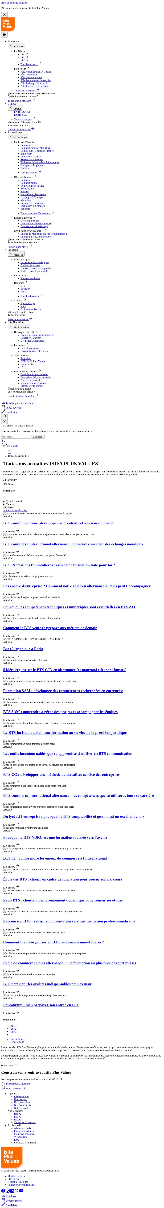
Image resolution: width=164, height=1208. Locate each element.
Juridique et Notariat (30, 156)
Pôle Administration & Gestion (36, 71)
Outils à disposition (30, 265)
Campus (12, 103)
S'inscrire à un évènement (33, 383)
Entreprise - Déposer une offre (35, 377)
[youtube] (21, 1191)
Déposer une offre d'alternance (35, 223)
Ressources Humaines (31, 159)
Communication (28, 182)
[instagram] (8, 1191)
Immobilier (26, 153)
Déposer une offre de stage (34, 226)
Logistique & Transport (32, 197)
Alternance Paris (22, 1128)
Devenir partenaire (29, 220)
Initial (23, 306)
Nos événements (22, 1105)
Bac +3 (24, 57)
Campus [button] (10, 504)
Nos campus (20, 1099)
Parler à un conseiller (31, 380)
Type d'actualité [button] (14, 501)
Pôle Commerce (28, 74)
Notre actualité (21, 1108)
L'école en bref (21, 1096)
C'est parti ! (38, 437)
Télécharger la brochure (32, 386)
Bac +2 (24, 54)
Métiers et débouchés (24, 1134)
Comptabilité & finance (32, 185)
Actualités (25, 358)
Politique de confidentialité (21, 1184)
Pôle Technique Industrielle (34, 83)
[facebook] (3, 1191)
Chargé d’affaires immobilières (36, 236)
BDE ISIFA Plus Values (32, 361)
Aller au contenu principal (14, 2)
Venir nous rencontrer (17, 1088)
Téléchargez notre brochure (19, 403)
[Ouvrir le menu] (4, 34)
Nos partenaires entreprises (34, 351)
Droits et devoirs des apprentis (35, 268)
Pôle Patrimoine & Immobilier (35, 80)
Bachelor (25, 288)
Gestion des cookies (18, 1181)
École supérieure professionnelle (36, 335)
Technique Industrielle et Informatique (39, 162)
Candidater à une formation (34, 374)
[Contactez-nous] (3, 441)
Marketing (25, 200)
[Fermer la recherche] (4, 421)
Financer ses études (30, 278)
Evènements (26, 364)
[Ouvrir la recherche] (4, 416)
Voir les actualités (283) (15, 510)
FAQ (23, 367)
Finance (24, 191)
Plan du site (13, 1179)
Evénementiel (27, 188)
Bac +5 (24, 59)
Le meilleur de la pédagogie (34, 262)
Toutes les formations (25, 1122)
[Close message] (4, 14)
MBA (23, 291)
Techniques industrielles (32, 206)
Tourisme (25, 168)
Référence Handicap (30, 337)
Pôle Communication (31, 77)
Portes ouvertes (13, 407)
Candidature (12, 412)
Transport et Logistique (32, 165)
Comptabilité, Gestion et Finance (37, 150)
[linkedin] (12, 1191)
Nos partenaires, (22, 1102)
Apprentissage (27, 303)
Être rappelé (12, 446)
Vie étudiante (20, 1136)
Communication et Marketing (35, 148)
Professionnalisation (30, 309)
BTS (22, 285)
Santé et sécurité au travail (33, 271)
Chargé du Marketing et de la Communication (43, 233)
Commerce (26, 145)
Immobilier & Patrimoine (33, 194)
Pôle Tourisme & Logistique (34, 86)
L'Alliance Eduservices (32, 340)
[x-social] (17, 1191)
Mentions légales (16, 1176)
